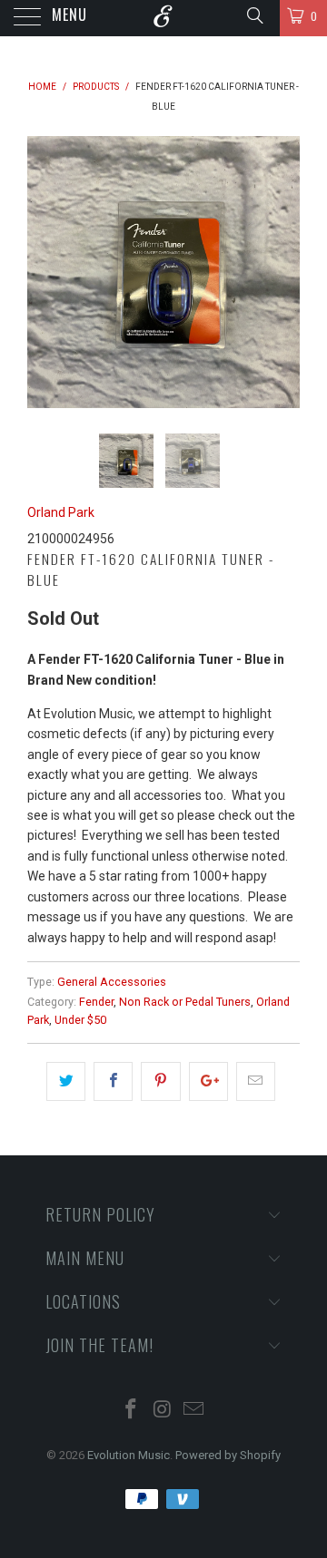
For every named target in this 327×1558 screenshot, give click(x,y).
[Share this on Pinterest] (160, 1081)
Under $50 (80, 1020)
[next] (282, 272)
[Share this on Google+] (208, 1081)
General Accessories (111, 981)
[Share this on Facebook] (113, 1081)
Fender (96, 1001)
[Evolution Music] (163, 18)
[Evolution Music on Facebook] (130, 1410)
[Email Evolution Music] (194, 1410)
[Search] (253, 15)
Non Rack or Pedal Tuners (185, 1001)
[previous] (44, 272)
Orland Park (60, 512)
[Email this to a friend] (255, 1081)
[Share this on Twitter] (65, 1081)
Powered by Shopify (228, 1455)
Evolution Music (128, 1455)
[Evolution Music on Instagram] (162, 1410)
